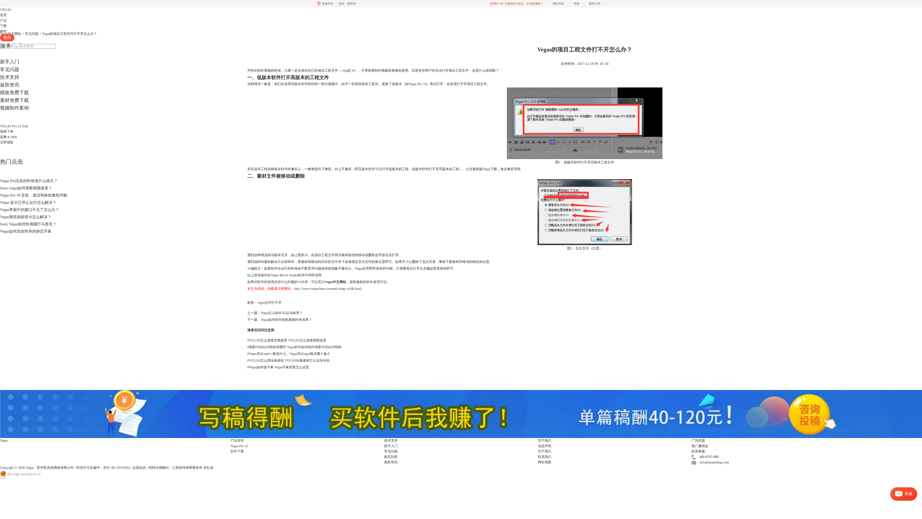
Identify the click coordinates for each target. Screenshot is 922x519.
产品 (3, 20)
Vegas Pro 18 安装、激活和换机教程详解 (33, 195)
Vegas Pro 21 (239, 446)
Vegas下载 (490, 169)
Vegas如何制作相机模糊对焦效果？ (286, 319)
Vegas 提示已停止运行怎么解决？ (28, 202)
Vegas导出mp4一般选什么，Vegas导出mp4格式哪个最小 (288, 354)
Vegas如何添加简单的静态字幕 (25, 231)
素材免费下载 (14, 100)
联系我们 (544, 457)
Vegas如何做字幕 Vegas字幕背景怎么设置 (278, 367)
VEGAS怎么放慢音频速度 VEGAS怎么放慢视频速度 (286, 340)
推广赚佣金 (700, 446)
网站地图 (544, 462)
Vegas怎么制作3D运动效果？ (282, 313)
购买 (7, 37)
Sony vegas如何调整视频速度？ (26, 188)
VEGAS (5, 10)
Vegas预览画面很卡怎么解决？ (25, 217)
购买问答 (391, 457)
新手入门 (9, 61)
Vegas (30, 468)
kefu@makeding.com (714, 462)
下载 (3, 26)
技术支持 (9, 77)
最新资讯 (9, 84)
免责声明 (544, 446)
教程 (3, 31)
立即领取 (6, 142)
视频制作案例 (14, 108)
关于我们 (544, 451)
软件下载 (237, 451)
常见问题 (9, 69)
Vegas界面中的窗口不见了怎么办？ (29, 210)
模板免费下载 (14, 92)
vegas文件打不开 (269, 302)
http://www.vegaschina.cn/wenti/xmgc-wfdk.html (327, 288)
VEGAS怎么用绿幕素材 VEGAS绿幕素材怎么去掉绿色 (288, 360)
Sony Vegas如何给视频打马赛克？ (28, 224)
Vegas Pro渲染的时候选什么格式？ (29, 181)
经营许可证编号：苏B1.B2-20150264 (103, 468)
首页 (3, 15)
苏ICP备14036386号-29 (24, 474)
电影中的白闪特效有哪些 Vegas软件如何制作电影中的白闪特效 (294, 347)
